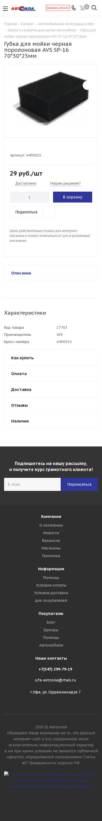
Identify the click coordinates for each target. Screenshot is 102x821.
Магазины (51, 548)
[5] (33, 148)
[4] (28, 148)
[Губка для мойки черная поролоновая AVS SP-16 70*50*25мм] (51, 98)
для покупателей (51, 600)
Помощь (51, 577)
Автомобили (51, 645)
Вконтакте (51, 801)
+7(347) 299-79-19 (55, 669)
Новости (51, 532)
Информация (51, 568)
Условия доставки (51, 592)
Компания (51, 516)
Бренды (51, 629)
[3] (23, 148)
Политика (51, 555)
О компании (51, 525)
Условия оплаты (51, 585)
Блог (51, 622)
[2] (17, 148)
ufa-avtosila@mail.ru (55, 680)
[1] (12, 148)
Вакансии (51, 540)
